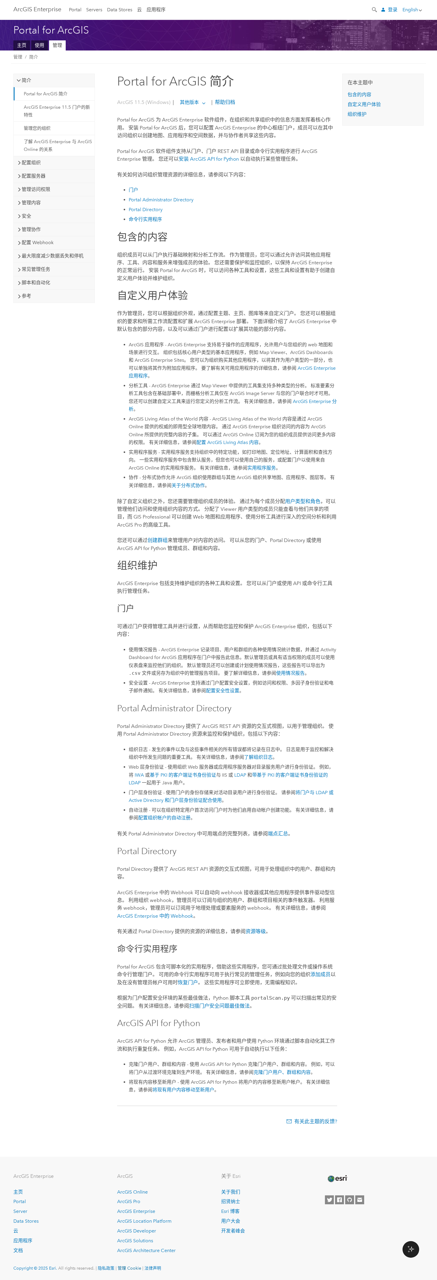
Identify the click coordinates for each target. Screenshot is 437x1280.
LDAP (240, 775)
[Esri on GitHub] (349, 1199)
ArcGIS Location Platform (144, 1221)
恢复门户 (188, 982)
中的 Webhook (155, 916)
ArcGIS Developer (136, 1231)
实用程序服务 (261, 468)
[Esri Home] (337, 1178)
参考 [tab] (26, 296)
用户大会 (230, 1221)
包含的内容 (359, 94)
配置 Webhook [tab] (38, 242)
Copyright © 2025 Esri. (35, 1268)
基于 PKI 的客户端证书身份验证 (183, 775)
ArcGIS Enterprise (37, 9)
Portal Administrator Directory (161, 200)
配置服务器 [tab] (33, 176)
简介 (33, 57)
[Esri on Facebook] (339, 1199)
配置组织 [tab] (31, 162)
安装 (209, 159)
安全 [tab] (26, 216)
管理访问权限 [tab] (36, 189)
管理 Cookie (129, 1268)
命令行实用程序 (145, 219)
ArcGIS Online (132, 1192)
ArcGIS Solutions (135, 1240)
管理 (57, 45)
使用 (39, 45)
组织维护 (357, 114)
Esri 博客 (230, 1211)
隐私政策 (106, 1268)
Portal (75, 9)
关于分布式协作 (188, 485)
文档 (18, 1250)
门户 (133, 190)
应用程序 (156, 9)
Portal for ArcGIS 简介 (45, 94)
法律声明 (152, 1268)
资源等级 (256, 931)
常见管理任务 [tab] (36, 269)
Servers (94, 9)
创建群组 (157, 540)
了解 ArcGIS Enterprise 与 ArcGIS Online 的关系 (58, 145)
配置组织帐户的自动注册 (164, 818)
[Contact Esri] (359, 1199)
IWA (139, 775)
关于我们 (230, 1192)
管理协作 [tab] (31, 229)
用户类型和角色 (302, 501)
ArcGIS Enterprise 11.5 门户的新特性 (57, 111)
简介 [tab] (26, 80)
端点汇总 (278, 834)
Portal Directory (146, 209)
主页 (21, 45)
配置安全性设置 (222, 690)
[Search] (375, 9)
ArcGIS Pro (128, 1201)
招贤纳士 (230, 1201)
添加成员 (320, 974)
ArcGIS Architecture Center (146, 1250)
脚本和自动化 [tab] (36, 282)
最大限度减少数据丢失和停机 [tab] (53, 256)
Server (20, 1211)
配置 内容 (228, 442)
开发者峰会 (233, 1231)
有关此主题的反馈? (315, 1121)
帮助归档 (224, 102)
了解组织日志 (258, 757)
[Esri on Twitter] (329, 1199)
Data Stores (119, 9)
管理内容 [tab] (31, 203)
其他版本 (189, 102)
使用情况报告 (290, 673)
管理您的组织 (37, 128)
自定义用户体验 (364, 104)
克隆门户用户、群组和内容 (282, 1072)
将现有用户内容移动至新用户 (183, 1090)
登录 (392, 9)
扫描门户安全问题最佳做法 (219, 1006)
